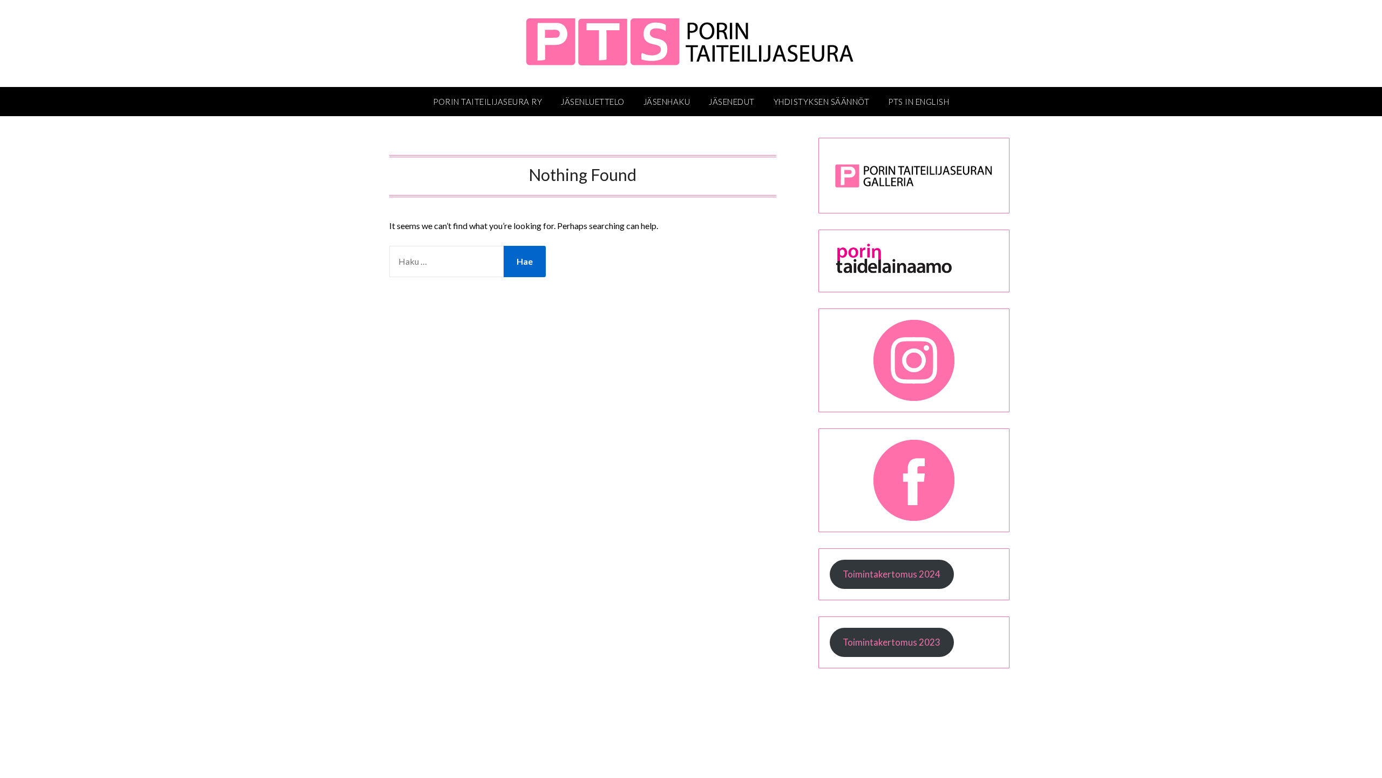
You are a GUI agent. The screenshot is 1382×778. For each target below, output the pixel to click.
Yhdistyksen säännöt (822, 101)
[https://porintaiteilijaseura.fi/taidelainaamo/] (914, 274)
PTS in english (918, 101)
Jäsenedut (732, 101)
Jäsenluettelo (593, 101)
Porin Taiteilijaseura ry (487, 101)
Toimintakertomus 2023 (891, 642)
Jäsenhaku (666, 101)
